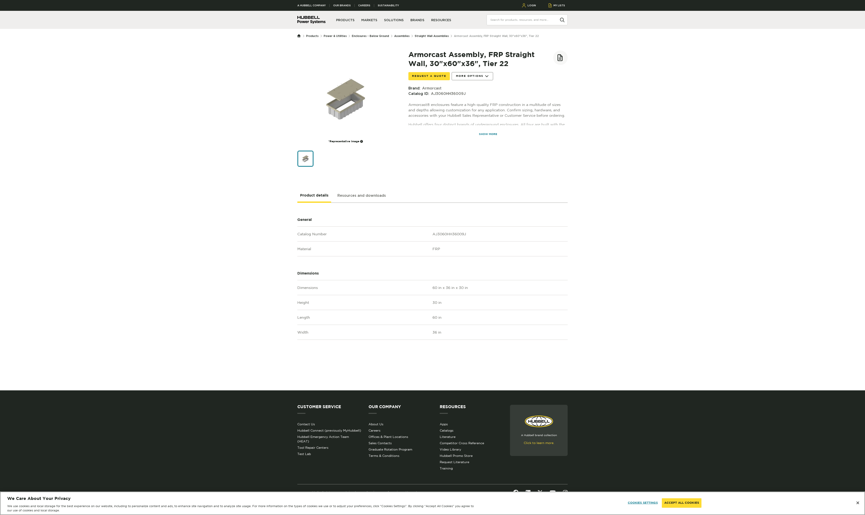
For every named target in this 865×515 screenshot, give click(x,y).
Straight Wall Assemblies (432, 36)
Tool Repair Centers (312, 447)
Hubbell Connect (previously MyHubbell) (329, 430)
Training (446, 468)
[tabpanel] (432, 296)
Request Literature (454, 462)
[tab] (314, 195)
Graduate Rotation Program (390, 449)
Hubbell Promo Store (456, 456)
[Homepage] (300, 36)
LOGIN (532, 5)
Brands (417, 20)
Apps (444, 424)
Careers (364, 5)
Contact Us (306, 424)
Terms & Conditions (384, 456)
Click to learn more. (539, 443)
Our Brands (342, 5)
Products (312, 36)
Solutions (394, 20)
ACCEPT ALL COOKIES (681, 503)
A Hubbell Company (311, 5)
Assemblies (402, 36)
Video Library (450, 449)
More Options (469, 76)
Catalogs (446, 430)
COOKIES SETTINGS (643, 503)
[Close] (858, 503)
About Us (376, 424)
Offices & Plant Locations (388, 437)
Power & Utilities (335, 36)
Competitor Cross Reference (462, 443)
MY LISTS (559, 5)
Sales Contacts (380, 443)
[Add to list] (560, 57)
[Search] (562, 19)
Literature (447, 437)
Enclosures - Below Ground (370, 36)
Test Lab (304, 454)
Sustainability (388, 5)
